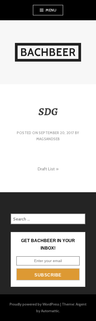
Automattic (50, 310)
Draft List (46, 168)
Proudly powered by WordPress (34, 304)
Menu (51, 10)
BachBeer (48, 52)
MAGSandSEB (48, 139)
